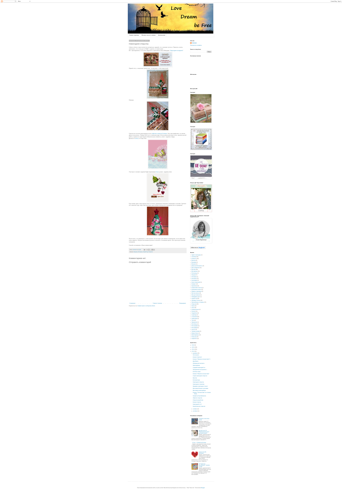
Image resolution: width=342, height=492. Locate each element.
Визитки (193, 260)
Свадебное (194, 313)
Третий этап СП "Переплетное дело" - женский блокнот (204, 432)
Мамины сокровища (196, 291)
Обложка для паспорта (198, 363)
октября (195, 411)
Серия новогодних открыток (200, 375)
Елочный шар (196, 380)
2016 (193, 345)
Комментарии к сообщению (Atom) (146, 305)
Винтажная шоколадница (199, 390)
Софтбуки (194, 315)
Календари (194, 280)
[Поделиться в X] (150, 250)
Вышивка (193, 262)
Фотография (194, 325)
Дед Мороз (195, 361)
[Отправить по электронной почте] (147, 250)
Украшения (194, 322)
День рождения (195, 267)
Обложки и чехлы (195, 300)
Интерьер (140, 251)
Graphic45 (194, 338)
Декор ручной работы (196, 265)
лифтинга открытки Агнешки (159, 133)
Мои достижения (195, 295)
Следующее (132, 303)
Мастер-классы (195, 293)
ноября (195, 409)
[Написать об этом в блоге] (149, 250)
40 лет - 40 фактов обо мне (199, 442)
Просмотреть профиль (196, 45)
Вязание (193, 264)
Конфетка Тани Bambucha (199, 396)
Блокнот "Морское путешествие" (201, 373)
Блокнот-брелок (197, 402)
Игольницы (194, 273)
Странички (194, 316)
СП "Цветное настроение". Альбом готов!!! (204, 465)
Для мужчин (194, 271)
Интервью (194, 276)
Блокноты (193, 258)
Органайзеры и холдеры (197, 302)
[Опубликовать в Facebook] (152, 250)
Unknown (194, 43)
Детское (193, 269)
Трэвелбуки (194, 318)
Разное (193, 311)
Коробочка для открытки (199, 406)
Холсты (193, 329)
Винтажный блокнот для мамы (200, 388)
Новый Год (145, 251)
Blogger (203, 487)
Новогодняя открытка (198, 382)
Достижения (161, 35)
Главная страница (134, 35)
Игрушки (136, 251)
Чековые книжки (195, 331)
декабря (195, 353)
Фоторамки (194, 327)
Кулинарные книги (196, 289)
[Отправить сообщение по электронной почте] (144, 249)
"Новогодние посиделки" (176, 50)
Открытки (150, 251)
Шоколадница (196, 365)
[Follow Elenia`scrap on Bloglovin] (198, 248)
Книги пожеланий (195, 282)
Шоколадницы (195, 335)
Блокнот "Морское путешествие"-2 (201, 359)
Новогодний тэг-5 (197, 404)
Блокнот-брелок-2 (197, 357)
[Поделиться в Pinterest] (154, 250)
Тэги (192, 320)
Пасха (193, 307)
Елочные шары (197, 371)
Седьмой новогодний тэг (199, 367)
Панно (193, 305)
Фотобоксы (194, 324)
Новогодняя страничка (198, 384)
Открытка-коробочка (198, 400)
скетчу (136, 138)
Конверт (193, 284)
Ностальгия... (196, 355)
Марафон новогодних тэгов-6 (200, 386)
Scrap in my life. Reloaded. (202, 452)
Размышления (195, 309)
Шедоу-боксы (194, 333)
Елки (157, 172)
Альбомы (193, 256)
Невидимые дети (195, 296)
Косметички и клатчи (196, 287)
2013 (193, 351)
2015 (193, 347)
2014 (193, 349)
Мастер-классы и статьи (149, 35)
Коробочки (194, 285)
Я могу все (194, 336)
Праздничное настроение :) (200, 369)
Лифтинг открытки (197, 398)
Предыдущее (182, 303)
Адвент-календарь (196, 255)
